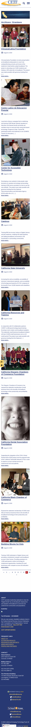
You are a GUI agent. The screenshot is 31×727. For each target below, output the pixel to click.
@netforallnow (16, 697)
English (7, 725)
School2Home (16, 717)
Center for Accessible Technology (11, 169)
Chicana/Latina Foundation (13, 49)
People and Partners (9, 646)
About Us (4, 638)
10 (29, 572)
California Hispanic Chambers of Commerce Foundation (14, 373)
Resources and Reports (10, 642)
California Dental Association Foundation (14, 443)
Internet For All (16, 699)
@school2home (16, 714)
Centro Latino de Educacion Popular (14, 109)
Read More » (5, 76)
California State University (13, 268)
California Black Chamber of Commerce (14, 498)
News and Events (7, 644)
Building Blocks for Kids (12, 544)
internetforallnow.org (15, 694)
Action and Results (8, 640)
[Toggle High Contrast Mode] (2, 365)
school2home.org (15, 711)
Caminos (5, 221)
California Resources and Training (12, 314)
